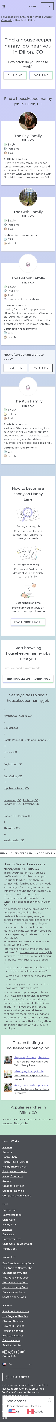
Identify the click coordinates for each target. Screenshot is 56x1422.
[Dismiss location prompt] (49, 1400)
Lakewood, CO (12, 800)
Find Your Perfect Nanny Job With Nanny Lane (31, 1063)
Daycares (8, 1234)
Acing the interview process (31, 1085)
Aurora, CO (25, 715)
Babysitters (30, 1119)
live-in (25, 912)
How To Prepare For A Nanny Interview (31, 1091)
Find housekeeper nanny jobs (28, 679)
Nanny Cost (9, 1248)
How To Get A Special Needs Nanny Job (31, 1077)
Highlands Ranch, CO (16, 788)
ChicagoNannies (12, 1321)
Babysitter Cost (12, 1239)
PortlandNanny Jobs (15, 1282)
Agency (6, 1181)
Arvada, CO (10, 715)
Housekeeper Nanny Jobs (16, 16)
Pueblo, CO (25, 816)
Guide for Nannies (13, 1190)
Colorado (6, 20)
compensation (12, 898)
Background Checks (14, 1171)
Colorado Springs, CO (37, 740)
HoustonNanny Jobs (15, 1287)
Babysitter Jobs (12, 1119)
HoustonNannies (12, 1335)
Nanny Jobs (21, 1123)
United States (43, 16)
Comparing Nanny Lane (16, 1195)
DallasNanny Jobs (13, 1292)
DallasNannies (11, 1340)
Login (32, 6)
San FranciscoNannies (15, 1311)
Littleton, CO (30, 800)
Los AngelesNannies (15, 1316)
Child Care (45, 1119)
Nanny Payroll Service (15, 1161)
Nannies (7, 1123)
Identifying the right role (28, 1071)
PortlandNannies (12, 1330)
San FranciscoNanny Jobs (18, 1263)
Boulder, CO (11, 728)
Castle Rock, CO (13, 740)
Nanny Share (10, 1157)
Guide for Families (13, 1186)
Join (47, 6)
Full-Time (15, 75)
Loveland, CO (31, 804)
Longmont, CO (12, 804)
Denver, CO (10, 752)
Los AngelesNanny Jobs (17, 1268)
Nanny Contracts (12, 1176)
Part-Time (40, 75)
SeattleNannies (12, 1345)
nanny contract (28, 1017)
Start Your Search (28, 622)
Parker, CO (10, 816)
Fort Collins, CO (13, 776)
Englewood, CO (13, 764)
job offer (9, 1017)
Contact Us (9, 1356)
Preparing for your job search (31, 1057)
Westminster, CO (14, 840)
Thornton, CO (12, 828)
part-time (15, 912)
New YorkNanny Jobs (15, 1277)
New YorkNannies (13, 1326)
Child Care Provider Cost (17, 1243)
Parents (7, 1152)
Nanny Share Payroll (14, 1166)
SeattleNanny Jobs (14, 1297)
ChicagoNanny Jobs (14, 1272)
